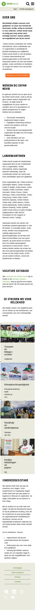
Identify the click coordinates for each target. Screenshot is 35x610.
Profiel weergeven (26, 9)
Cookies (17, 582)
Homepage (17, 568)
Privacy (17, 577)
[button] (32, 4)
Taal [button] (15, 9)
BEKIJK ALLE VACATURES (17, 75)
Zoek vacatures (18, 572)
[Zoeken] (27, 4)
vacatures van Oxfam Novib (16, 276)
